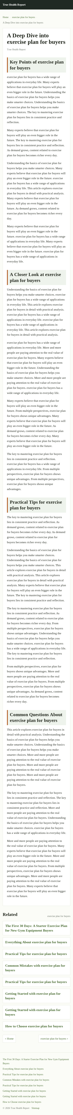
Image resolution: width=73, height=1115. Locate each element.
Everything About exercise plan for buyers (36, 942)
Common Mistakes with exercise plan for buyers (26, 1080)
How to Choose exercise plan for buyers (34, 1026)
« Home (9, 1038)
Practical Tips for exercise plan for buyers (36, 954)
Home (5, 17)
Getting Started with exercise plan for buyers (24, 1091)
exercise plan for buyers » (54, 1038)
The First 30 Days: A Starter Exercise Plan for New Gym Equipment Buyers (36, 1061)
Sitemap (35, 1108)
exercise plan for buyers (23, 17)
